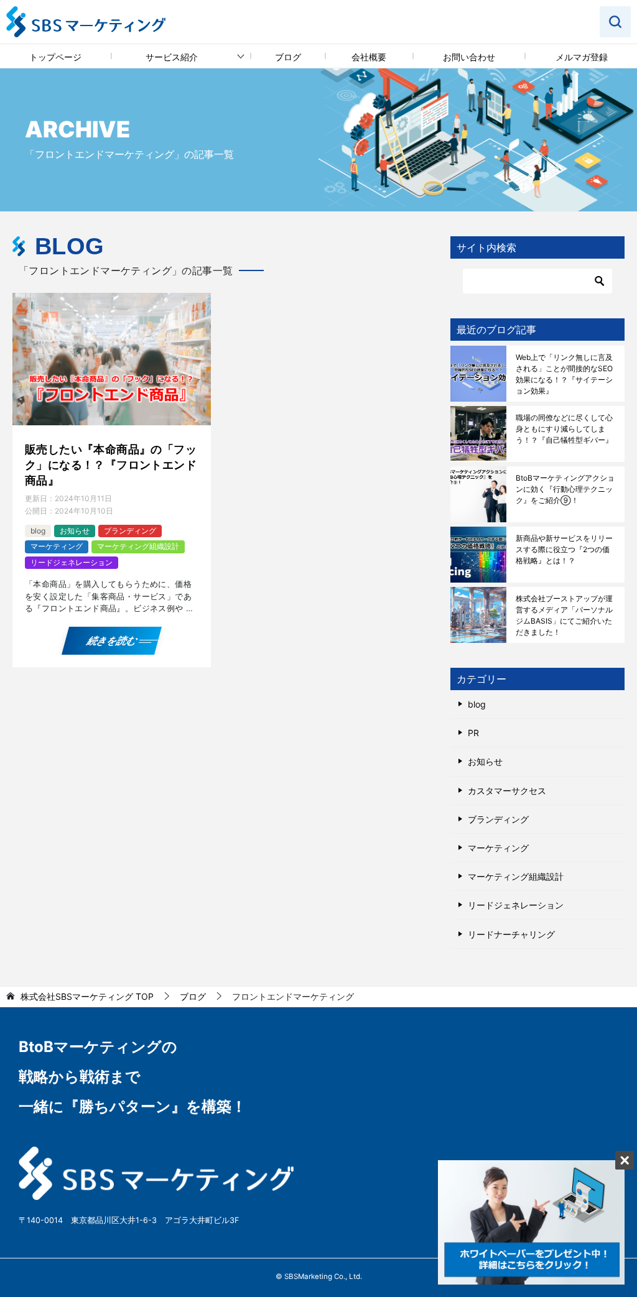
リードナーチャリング (511, 934)
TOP (87, 997)
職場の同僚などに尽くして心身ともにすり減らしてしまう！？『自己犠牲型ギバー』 (564, 429)
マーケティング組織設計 (138, 546)
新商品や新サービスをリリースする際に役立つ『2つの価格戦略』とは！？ (564, 549)
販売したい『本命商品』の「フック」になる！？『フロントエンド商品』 (111, 465)
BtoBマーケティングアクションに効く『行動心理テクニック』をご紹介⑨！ (565, 489)
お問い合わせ (469, 57)
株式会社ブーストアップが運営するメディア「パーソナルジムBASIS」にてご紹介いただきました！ (564, 615)
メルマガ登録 (582, 57)
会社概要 (368, 57)
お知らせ (75, 530)
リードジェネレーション (71, 562)
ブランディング (130, 530)
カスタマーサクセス (507, 790)
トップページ (55, 57)
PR (473, 732)
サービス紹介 (172, 57)
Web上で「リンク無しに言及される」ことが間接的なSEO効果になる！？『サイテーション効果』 (564, 374)
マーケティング (56, 546)
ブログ (288, 57)
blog (37, 530)
